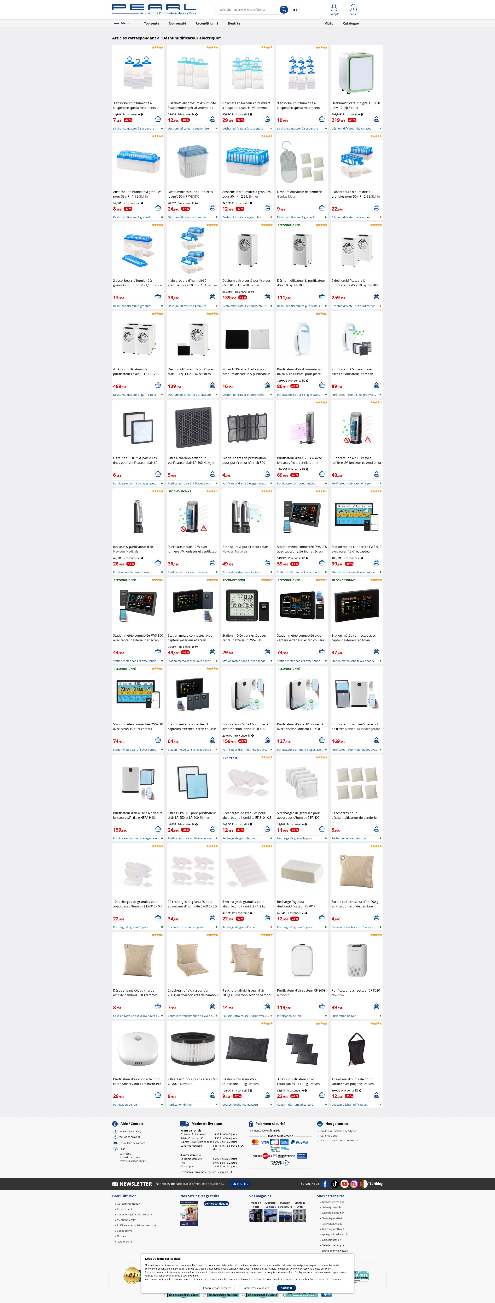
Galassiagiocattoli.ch (333, 1218)
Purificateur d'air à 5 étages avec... (299, 395)
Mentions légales (126, 1220)
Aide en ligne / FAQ (130, 1131)
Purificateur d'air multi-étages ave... (245, 749)
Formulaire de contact (132, 1143)
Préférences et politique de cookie (136, 1225)
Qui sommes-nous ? (128, 1203)
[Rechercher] (284, 10)
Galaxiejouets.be (331, 1240)
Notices (121, 1236)
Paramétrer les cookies (256, 1288)
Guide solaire (124, 1241)
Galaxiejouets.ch (331, 1207)
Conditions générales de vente (134, 1214)
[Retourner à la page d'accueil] (154, 10)
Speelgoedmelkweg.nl (334, 1234)
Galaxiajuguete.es (332, 1223)
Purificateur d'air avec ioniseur (297, 483)
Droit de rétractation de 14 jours (338, 1131)
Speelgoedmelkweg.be (335, 1250)
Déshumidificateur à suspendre (133, 128)
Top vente (151, 23)
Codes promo (125, 1230)
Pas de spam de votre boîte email (339, 1140)
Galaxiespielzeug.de (333, 1202)
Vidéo (329, 23)
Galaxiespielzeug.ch (333, 1212)
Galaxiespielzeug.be (333, 1245)
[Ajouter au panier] (158, 119)
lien (330, 1268)
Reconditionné (207, 23)
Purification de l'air (289, 1016)
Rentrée (234, 23)
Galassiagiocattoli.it (333, 1229)
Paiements (264, 1130)
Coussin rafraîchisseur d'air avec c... (355, 927)
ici (341, 1279)
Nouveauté (177, 23)
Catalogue (351, 23)
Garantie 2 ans (328, 1135)
